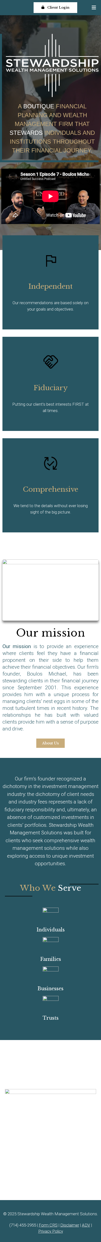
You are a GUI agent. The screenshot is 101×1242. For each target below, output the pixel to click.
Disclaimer (69, 1225)
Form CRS (48, 1225)
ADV (86, 1225)
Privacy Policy (50, 1231)
